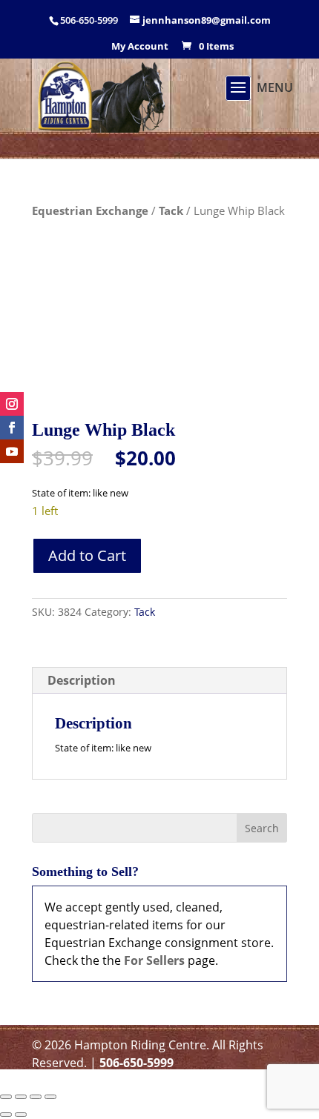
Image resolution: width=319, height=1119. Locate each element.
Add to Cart (87, 555)
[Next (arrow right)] (21, 1114)
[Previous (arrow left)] (6, 1114)
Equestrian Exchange (90, 210)
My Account (139, 47)
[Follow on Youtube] (12, 451)
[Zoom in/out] (6, 1097)
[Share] (36, 1097)
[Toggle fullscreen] (21, 1097)
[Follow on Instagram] (12, 404)
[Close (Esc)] (50, 1097)
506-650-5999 (136, 1063)
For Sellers (154, 960)
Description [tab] (81, 680)
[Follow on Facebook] (12, 427)
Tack (171, 210)
